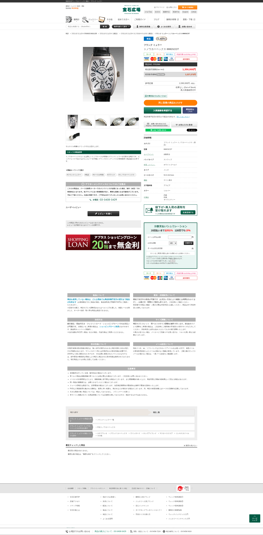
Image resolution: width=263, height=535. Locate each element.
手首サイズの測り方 (143, 514)
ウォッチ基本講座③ (175, 506)
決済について (108, 501)
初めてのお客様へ (109, 497)
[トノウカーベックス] (73, 121)
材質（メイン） (149, 165)
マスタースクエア (166, 433)
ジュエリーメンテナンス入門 (179, 519)
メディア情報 (75, 506)
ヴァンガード (135, 433)
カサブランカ (102, 433)
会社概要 (71, 488)
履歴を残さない (191, 445)
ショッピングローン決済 (109, 327)
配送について (108, 506)
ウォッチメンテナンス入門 (178, 514)
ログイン (88, 225)
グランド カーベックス (118, 433)
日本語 (193, 12)
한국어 (157, 12)
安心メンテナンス (142, 506)
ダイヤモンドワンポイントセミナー (149, 510)
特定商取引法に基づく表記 (118, 488)
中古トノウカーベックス (106, 427)
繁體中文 (166, 12)
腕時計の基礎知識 (175, 510)
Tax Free (160, 74)
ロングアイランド (149, 433)
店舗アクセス (75, 501)
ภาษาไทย (148, 12)
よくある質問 (108, 519)
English (185, 12)
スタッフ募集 (81, 488)
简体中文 (176, 12)
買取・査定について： (141, 531)
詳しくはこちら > (183, 117)
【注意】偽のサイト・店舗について (143, 488)
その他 (99, 436)
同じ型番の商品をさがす (170, 103)
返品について (108, 510)
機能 (145, 180)
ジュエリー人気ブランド (145, 501)
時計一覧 (156, 412)
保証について (108, 514)
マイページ (160, 7)
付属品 (146, 197)
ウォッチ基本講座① (175, 497)
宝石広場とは (75, 510)
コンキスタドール (182, 433)
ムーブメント (149, 154)
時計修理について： (173, 531)
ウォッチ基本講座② (175, 501)
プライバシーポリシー (97, 488)
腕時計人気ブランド (143, 497)
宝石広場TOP (75, 497)
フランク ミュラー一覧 (105, 420)
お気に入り (172, 7)
